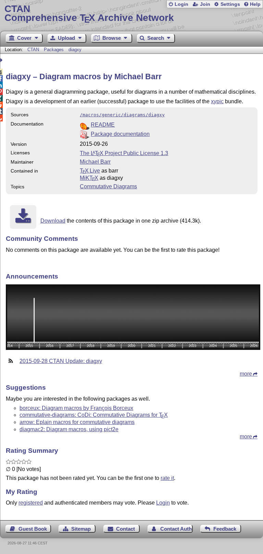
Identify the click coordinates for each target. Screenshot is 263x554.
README (103, 125)
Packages (54, 49)
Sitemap (81, 529)
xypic (217, 101)
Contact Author (176, 529)
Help (255, 4)
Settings (230, 4)
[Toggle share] (2, 60)
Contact (125, 529)
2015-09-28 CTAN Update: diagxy (61, 361)
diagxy (75, 49)
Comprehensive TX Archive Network (89, 13)
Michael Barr (95, 162)
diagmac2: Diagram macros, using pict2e (69, 429)
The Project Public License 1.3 (124, 153)
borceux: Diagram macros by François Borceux (76, 408)
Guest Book (32, 529)
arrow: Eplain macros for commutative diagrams (77, 422)
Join (205, 4)
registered (30, 503)
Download (52, 221)
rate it (167, 478)
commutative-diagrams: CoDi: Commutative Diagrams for (94, 415)
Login (181, 4)
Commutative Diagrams (108, 186)
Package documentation (120, 134)
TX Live (90, 171)
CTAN (33, 49)
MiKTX (89, 178)
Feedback (224, 529)
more (246, 374)
